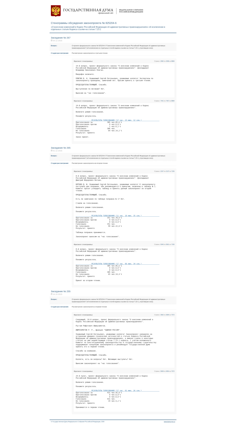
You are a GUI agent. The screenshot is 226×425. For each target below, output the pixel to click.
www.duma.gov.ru (169, 421)
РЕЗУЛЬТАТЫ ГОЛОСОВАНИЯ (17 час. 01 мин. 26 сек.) (117, 390)
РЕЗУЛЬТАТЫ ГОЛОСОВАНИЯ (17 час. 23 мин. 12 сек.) (117, 120)
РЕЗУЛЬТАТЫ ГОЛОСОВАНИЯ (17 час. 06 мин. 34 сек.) (117, 264)
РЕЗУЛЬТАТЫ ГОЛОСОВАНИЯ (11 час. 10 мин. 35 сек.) (117, 216)
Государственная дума (97, 11)
